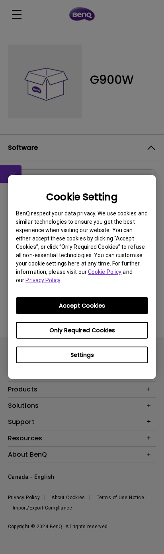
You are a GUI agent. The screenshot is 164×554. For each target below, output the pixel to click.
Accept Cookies (82, 306)
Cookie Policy (104, 272)
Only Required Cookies (82, 330)
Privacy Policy (42, 280)
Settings (82, 355)
